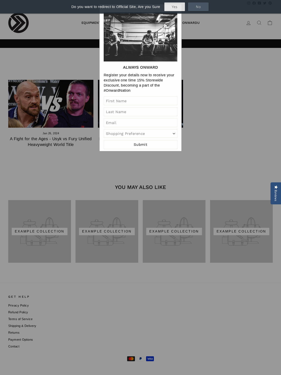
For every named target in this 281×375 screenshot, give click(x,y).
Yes (174, 7)
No (198, 7)
